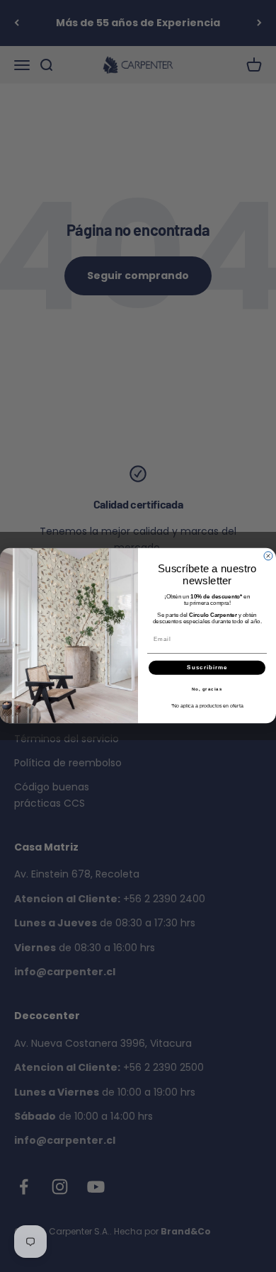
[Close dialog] (268, 556)
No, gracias (207, 689)
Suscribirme (207, 668)
